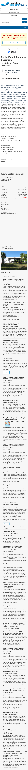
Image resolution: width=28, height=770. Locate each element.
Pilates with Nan (7, 358)
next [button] (25, 199)
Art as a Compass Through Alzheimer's (14, 280)
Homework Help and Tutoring (11, 730)
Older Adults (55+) (10, 157)
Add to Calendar (9, 74)
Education (12, 159)
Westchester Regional (12, 78)
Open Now (14, 15)
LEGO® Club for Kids (9, 531)
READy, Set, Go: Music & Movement (14, 625)
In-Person (8, 159)
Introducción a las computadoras (12, 546)
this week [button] (14, 199)
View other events (14, 42)
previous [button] (3, 199)
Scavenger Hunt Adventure (10, 340)
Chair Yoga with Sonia (9, 502)
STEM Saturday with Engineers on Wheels (15, 752)
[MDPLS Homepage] (14, 4)
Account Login (14, 9)
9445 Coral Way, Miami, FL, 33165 (9, 247)
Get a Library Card (14, 12)
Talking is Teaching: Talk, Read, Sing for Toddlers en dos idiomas (14, 418)
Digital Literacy (17, 159)
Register (6, 372)
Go (24, 19)
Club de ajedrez (7, 564)
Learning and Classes (8, 162)
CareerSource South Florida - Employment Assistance (11, 323)
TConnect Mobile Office (13, 304)
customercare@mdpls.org (7, 177)
